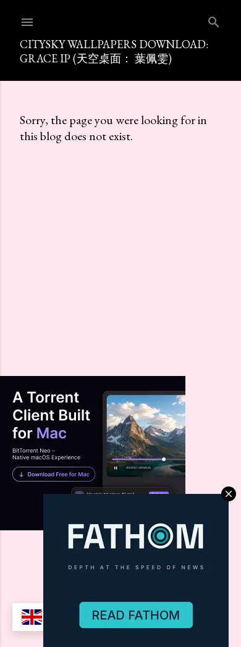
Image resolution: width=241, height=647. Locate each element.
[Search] (213, 19)
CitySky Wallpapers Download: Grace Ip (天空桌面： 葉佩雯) (114, 51)
